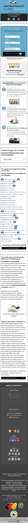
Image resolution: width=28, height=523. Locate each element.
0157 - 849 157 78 (18, 8)
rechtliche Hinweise (13, 499)
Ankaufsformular (14, 417)
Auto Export (14, 473)
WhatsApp (19, 96)
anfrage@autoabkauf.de (21, 9)
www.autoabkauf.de (11, 485)
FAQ (24, 499)
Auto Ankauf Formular (14, 94)
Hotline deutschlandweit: (14, 15)
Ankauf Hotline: (11, 415)
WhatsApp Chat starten (15, 394)
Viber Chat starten (15, 398)
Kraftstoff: (7, 46)
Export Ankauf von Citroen (15, 488)
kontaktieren (5, 333)
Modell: (6, 40)
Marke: (6, 34)
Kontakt (3, 297)
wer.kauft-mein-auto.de (20, 480)
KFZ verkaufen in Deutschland (7, 480)
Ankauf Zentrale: (11, 413)
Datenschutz (5, 499)
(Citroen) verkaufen (10, 179)
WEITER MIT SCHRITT (13, 54)
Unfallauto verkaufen (7, 473)
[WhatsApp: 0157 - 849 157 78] (13, 8)
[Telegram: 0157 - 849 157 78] (13, 19)
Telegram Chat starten (15, 396)
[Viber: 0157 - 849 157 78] (19, 19)
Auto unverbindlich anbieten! (12, 248)
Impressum (20, 499)
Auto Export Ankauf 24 (14, 6)
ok (18, 521)
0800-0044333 (18, 413)
